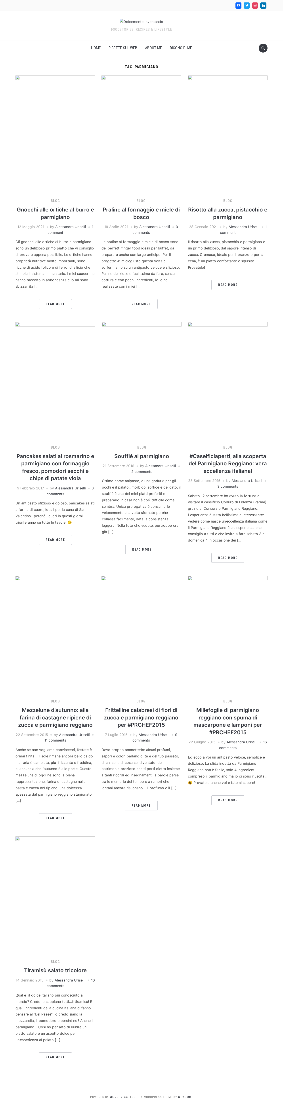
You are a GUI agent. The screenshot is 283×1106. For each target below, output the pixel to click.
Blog (55, 201)
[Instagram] (255, 5)
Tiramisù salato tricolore (55, 970)
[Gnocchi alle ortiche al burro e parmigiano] (55, 135)
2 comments (141, 471)
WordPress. (119, 1097)
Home (96, 47)
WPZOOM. (185, 1097)
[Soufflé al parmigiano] (142, 381)
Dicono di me (181, 47)
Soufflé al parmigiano (141, 456)
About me (153, 47)
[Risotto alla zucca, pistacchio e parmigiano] (228, 135)
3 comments (227, 486)
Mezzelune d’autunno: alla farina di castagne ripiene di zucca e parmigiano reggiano (55, 717)
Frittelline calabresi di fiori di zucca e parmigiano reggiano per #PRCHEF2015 (141, 717)
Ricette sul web (123, 47)
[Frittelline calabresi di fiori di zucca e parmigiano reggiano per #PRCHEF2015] (141, 635)
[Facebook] (238, 5)
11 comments (55, 740)
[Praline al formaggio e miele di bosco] (141, 135)
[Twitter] (247, 5)
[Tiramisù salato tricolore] (55, 895)
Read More (55, 304)
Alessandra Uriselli (70, 227)
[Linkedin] (263, 5)
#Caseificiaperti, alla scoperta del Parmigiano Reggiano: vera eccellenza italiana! (228, 463)
